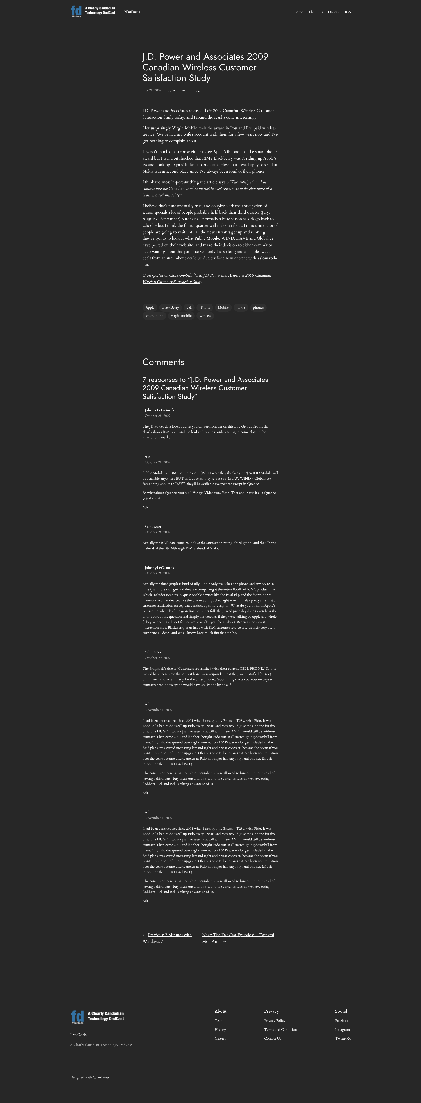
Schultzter (179, 90)
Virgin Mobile (184, 128)
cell (189, 307)
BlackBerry (170, 307)
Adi (147, 456)
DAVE (242, 238)
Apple (150, 307)
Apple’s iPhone (226, 152)
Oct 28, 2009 (152, 90)
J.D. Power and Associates (165, 110)
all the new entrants (213, 232)
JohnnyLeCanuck (160, 410)
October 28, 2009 (157, 415)
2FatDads (132, 12)
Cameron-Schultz (183, 275)
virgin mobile (181, 315)
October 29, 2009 (157, 657)
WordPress (101, 1077)
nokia (241, 307)
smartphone (154, 315)
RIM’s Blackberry (217, 158)
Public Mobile (206, 238)
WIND (227, 238)
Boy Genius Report (248, 426)
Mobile (223, 307)
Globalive (265, 238)
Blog (196, 90)
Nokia (148, 171)
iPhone (205, 307)
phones (258, 307)
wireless (205, 315)
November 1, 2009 (158, 709)
